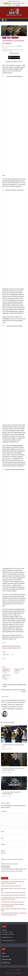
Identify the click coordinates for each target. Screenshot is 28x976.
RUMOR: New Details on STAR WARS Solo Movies (14, 685)
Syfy (18, 49)
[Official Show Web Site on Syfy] (11, 646)
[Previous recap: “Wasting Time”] (11, 648)
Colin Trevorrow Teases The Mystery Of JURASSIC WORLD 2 (11, 793)
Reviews (9, 37)
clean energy (10, 49)
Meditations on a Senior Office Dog (11, 886)
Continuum (15, 49)
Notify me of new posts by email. (9, 864)
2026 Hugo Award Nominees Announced (12, 902)
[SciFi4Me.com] (2, 19)
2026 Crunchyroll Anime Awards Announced (13, 892)
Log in (3, 953)
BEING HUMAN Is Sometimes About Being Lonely (13, 690)
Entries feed (5, 956)
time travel (21, 49)
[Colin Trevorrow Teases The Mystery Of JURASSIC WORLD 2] (14, 777)
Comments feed (6, 959)
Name (2, 831)
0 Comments (5, 47)
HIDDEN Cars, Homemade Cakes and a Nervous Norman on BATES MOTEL (13, 769)
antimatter (5, 49)
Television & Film (15, 37)
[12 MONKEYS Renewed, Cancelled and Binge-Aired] (14, 726)
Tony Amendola (5, 50)
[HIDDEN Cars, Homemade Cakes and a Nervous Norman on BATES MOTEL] (14, 753)
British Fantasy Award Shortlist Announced (13, 895)
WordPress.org (6, 962)
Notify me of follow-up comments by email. (12, 859)
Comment (4, 811)
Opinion (4, 37)
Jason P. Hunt (13, 46)
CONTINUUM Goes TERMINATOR (6, 669)
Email (2, 838)
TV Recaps (10, 50)
